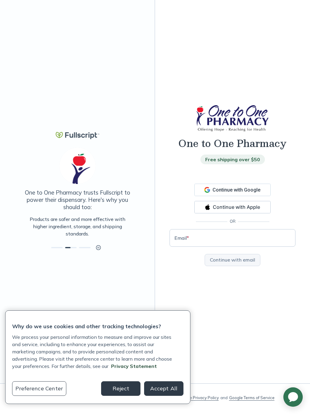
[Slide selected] (71, 247)
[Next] (130, 226)
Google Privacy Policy (198, 397)
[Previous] (24, 226)
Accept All (163, 388)
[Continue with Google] (232, 190)
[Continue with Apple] (232, 207)
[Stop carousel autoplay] (98, 247)
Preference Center (39, 388)
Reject (121, 388)
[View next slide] (57, 247)
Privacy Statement (134, 366)
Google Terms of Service (252, 397)
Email (181, 238)
